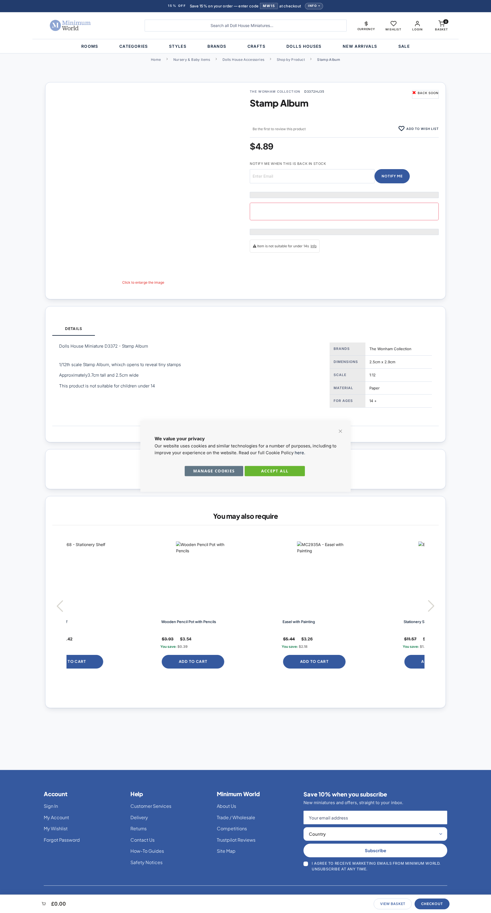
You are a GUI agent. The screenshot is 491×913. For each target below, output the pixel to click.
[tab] (73, 329)
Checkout (432, 904)
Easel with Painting (210, 621)
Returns (138, 828)
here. (300, 452)
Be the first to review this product (279, 129)
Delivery (139, 817)
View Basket (392, 904)
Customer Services (150, 806)
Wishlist (393, 29)
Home (156, 59)
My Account (56, 817)
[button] (366, 25)
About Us (226, 806)
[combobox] (246, 26)
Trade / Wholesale (236, 817)
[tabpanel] (245, 381)
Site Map (226, 851)
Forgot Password (62, 840)
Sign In (51, 806)
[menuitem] (90, 46)
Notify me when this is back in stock (288, 163)
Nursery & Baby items (191, 59)
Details (73, 328)
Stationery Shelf (329, 621)
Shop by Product (291, 59)
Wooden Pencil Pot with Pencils (100, 621)
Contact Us (142, 840)
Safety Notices (146, 862)
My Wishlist (56, 828)
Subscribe (375, 850)
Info (312, 6)
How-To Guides (147, 851)
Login (417, 29)
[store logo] (87, 25)
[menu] (245, 46)
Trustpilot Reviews (236, 840)
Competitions (232, 828)
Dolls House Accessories (243, 59)
